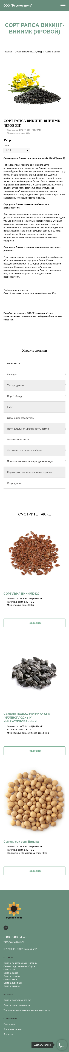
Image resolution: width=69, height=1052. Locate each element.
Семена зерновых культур (17, 1005)
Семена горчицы (12, 976)
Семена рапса (52, 51)
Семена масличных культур (28, 51)
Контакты (8, 1034)
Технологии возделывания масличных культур (27, 1010)
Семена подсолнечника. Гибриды (20, 963)
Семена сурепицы (13, 983)
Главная (8, 51)
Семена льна (10, 979)
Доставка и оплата (13, 1029)
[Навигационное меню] (63, 5)
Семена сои (10, 969)
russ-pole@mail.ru (14, 941)
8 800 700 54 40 (15, 937)
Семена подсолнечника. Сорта (19, 966)
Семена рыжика (12, 986)
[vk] (6, 928)
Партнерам (9, 1024)
